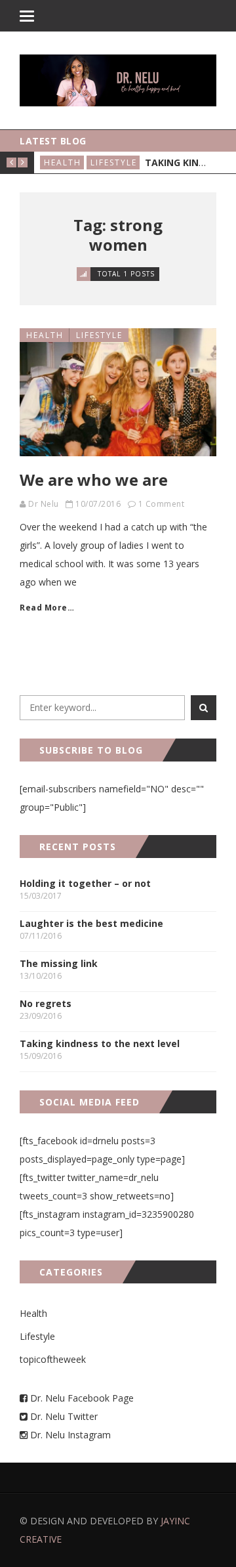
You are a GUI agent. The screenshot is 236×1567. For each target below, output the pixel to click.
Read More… (47, 607)
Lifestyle (113, 162)
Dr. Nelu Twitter (64, 1416)
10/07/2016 (98, 503)
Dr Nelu (43, 503)
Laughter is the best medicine (91, 923)
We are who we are (94, 479)
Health (62, 162)
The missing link (59, 963)
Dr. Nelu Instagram (70, 1434)
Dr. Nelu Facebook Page (81, 1398)
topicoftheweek (53, 1359)
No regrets (45, 1003)
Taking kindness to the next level (100, 1043)
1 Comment (161, 503)
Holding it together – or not (85, 883)
